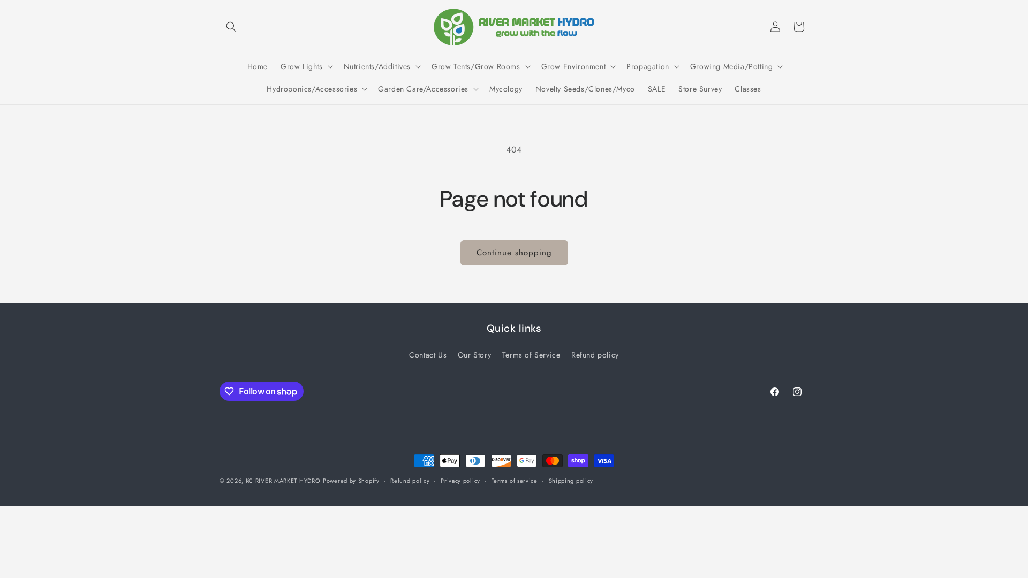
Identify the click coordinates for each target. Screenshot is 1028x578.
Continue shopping (514, 252)
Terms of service (515, 480)
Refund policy (595, 354)
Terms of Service (531, 354)
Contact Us (428, 354)
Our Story (474, 354)
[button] (231, 27)
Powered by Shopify (351, 480)
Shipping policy (571, 480)
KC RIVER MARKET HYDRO (283, 480)
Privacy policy (460, 480)
